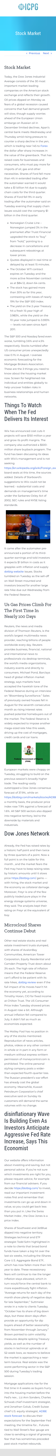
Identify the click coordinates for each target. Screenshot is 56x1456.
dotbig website (14, 571)
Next (46, 53)
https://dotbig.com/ (23, 878)
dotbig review (27, 982)
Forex (44, 146)
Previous (34, 53)
